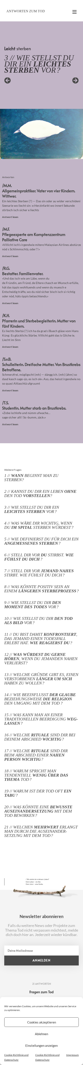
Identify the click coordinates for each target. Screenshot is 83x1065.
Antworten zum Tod (25, 11)
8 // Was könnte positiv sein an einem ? (41, 588)
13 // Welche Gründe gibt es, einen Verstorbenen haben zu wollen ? (41, 678)
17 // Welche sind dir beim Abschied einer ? (36, 755)
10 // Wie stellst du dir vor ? (38, 620)
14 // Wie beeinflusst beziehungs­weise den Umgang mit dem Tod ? (40, 698)
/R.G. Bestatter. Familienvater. (22, 271)
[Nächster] (60, 81)
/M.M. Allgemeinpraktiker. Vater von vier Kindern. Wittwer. (38, 191)
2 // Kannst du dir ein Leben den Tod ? (40, 493)
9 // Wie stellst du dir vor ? (32, 604)
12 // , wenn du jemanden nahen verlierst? (40, 658)
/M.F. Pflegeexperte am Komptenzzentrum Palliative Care (33, 234)
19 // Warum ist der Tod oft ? (37, 793)
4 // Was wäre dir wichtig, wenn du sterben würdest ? (38, 525)
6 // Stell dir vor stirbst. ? (39, 557)
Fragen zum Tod (41, 991)
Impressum (72, 1055)
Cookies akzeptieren (41, 1022)
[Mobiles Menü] (74, 10)
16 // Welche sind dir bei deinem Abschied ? (39, 737)
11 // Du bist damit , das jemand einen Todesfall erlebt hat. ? (40, 638)
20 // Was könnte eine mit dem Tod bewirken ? (38, 811)
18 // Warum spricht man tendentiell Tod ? (36, 775)
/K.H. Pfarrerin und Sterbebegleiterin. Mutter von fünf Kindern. (39, 321)
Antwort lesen (10, 217)
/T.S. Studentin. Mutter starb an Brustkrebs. (34, 405)
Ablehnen (41, 1034)
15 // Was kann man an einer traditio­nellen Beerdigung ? (41, 719)
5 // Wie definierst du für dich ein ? (41, 541)
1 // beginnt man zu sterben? (31, 477)
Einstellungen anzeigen (41, 1045)
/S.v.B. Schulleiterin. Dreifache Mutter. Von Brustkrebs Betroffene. (41, 364)
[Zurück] (23, 81)
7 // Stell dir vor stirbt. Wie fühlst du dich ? (39, 572)
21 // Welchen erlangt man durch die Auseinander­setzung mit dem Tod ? (41, 831)
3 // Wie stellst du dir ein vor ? (31, 509)
